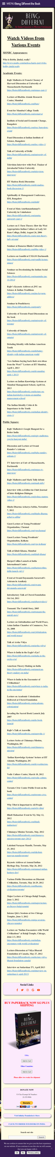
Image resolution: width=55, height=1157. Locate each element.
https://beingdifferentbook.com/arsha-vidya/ (26, 645)
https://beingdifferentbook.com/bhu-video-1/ (26, 249)
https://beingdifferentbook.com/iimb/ (23, 201)
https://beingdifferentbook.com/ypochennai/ (26, 530)
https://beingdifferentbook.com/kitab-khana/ (26, 554)
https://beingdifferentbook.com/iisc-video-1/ (26, 144)
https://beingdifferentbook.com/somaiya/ (25, 113)
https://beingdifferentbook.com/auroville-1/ (26, 733)
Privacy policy (33, 1153)
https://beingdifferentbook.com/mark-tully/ (25, 483)
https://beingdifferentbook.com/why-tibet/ (25, 808)
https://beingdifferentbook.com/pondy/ (24, 306)
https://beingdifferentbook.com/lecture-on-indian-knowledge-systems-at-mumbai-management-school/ (25, 395)
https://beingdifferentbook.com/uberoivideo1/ (27, 601)
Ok (17, 1153)
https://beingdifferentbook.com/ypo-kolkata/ (26, 543)
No (23, 1153)
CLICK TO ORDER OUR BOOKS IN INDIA (26, 1124)
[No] (51, 1148)
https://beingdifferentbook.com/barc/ (23, 103)
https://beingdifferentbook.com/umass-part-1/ (27, 90)
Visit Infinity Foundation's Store (27, 1115)
